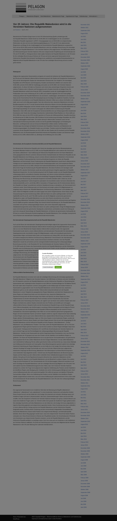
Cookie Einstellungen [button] (48, 267)
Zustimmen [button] (58, 267)
